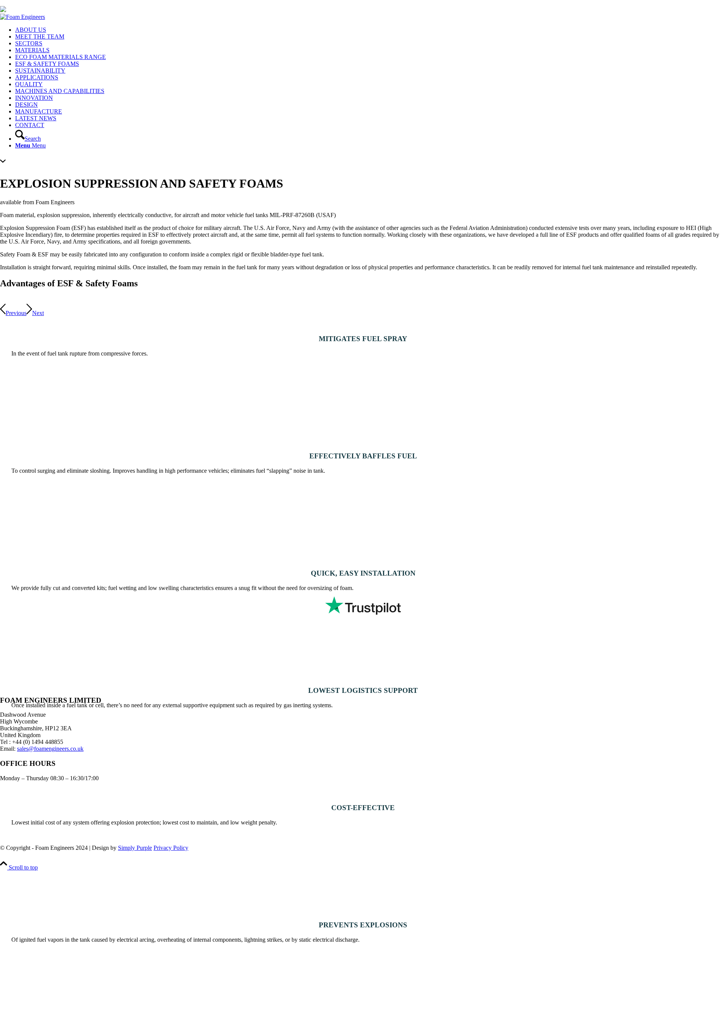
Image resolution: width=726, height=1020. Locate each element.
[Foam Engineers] (22, 17)
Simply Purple (135, 848)
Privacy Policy (171, 848)
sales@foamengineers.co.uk (50, 748)
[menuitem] (370, 29)
